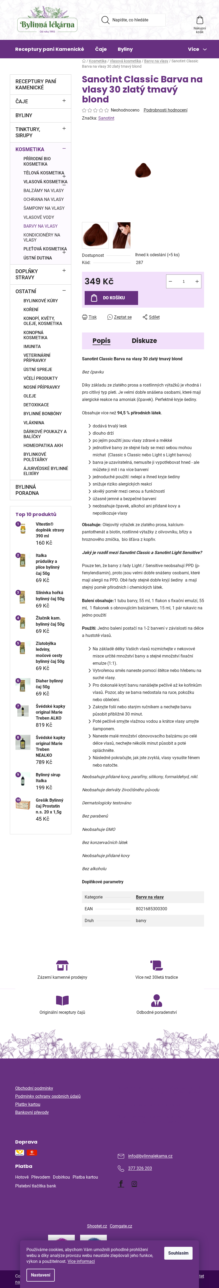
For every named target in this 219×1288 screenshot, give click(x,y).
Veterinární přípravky (37, 358)
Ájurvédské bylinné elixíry (46, 471)
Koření (31, 309)
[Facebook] (121, 1184)
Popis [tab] (102, 340)
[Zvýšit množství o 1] (197, 281)
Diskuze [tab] (144, 340)
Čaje (21, 101)
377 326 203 (140, 1168)
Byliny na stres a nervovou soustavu (149, 1104)
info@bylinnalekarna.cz (150, 1156)
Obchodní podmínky (34, 1088)
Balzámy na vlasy (44, 190)
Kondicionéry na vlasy (42, 237)
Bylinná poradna (27, 490)
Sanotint (106, 118)
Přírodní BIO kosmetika (37, 161)
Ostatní (25, 291)
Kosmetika (29, 149)
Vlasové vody (39, 217)
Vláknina (34, 422)
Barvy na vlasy (41, 226)
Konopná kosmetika (36, 335)
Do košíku (114, 297)
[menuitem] (49, 49)
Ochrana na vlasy (44, 199)
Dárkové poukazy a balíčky (45, 434)
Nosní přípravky (42, 387)
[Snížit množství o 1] (170, 281)
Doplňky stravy (26, 274)
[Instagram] (134, 1184)
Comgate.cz (121, 1226)
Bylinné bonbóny (43, 413)
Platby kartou (27, 1104)
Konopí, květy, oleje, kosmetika (43, 321)
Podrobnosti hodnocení (165, 110)
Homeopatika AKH (43, 445)
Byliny (23, 115)
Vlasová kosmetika (46, 181)
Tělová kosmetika (44, 172)
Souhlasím (178, 1253)
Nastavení (40, 1275)
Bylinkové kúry (41, 300)
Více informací (81, 1261)
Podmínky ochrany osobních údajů (48, 1096)
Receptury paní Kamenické (35, 84)
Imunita (32, 346)
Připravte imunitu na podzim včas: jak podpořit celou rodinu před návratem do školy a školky (159, 1090)
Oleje (30, 396)
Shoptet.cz (97, 1226)
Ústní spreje (38, 369)
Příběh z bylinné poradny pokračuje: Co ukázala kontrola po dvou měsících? (151, 1119)
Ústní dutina (38, 258)
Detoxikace (36, 404)
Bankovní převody (32, 1112)
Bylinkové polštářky (36, 457)
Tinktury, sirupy (27, 132)
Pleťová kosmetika (45, 248)
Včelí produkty (41, 378)
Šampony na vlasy (44, 208)
